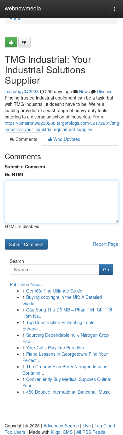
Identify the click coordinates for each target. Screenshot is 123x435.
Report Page (105, 244)
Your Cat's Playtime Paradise (55, 347)
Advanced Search (61, 425)
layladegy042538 (22, 91)
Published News (26, 284)
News (84, 91)
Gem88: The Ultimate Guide (54, 290)
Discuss (104, 91)
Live (87, 425)
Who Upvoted (66, 139)
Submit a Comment (25, 166)
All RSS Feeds (90, 432)
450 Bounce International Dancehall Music (68, 392)
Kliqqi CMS (62, 432)
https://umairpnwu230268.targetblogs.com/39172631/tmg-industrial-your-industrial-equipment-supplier (63, 126)
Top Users (15, 432)
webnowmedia (23, 8)
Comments (25, 139)
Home (15, 18)
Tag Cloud (105, 425)
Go (106, 269)
